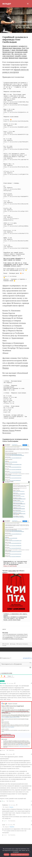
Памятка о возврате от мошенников (15, 616)
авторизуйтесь (27, 658)
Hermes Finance (8, 430)
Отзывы (4, 645)
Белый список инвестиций (12, 619)
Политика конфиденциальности (19, 854)
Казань (11, 807)
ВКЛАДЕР (6, 3)
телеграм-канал (9, 637)
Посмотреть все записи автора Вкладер (12, 638)
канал (12, 618)
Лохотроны (25, 644)
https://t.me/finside (10, 566)
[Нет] (30, 852)
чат (17, 618)
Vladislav (12, 827)
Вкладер (13, 644)
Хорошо (6, 854)
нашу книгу (12, 570)
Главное (20, 644)
